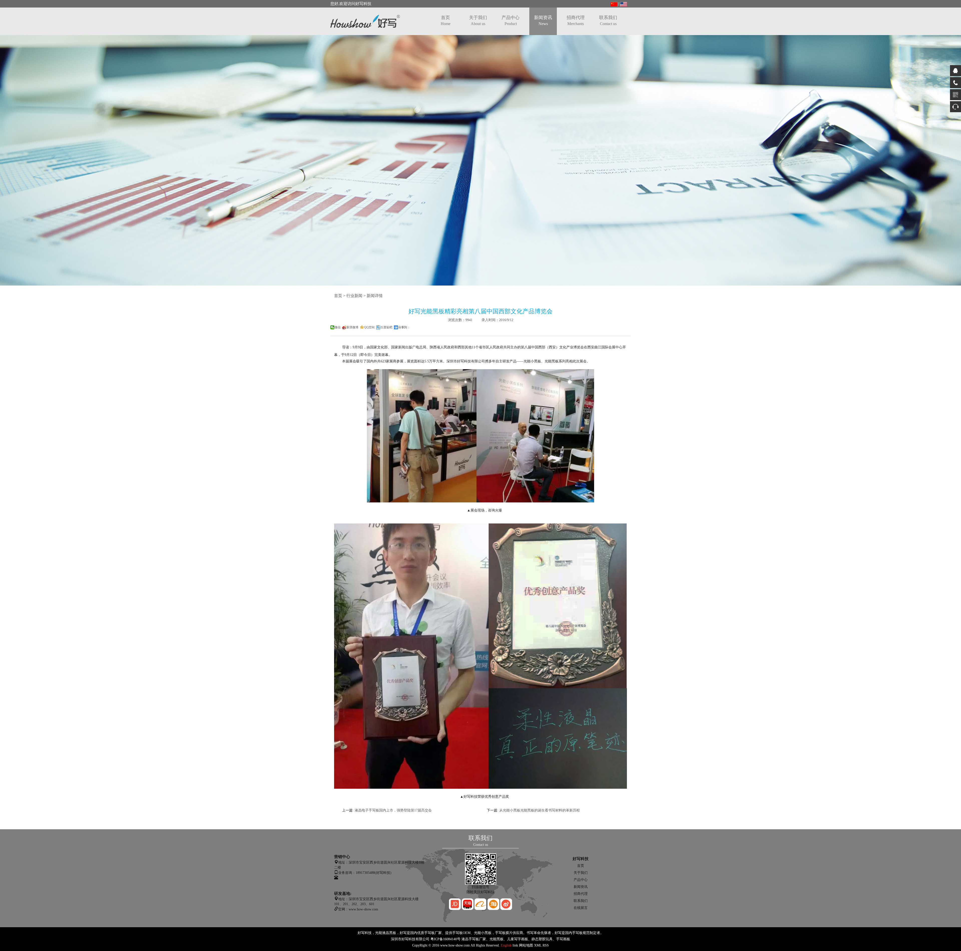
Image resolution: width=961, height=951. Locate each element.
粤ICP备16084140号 (445, 939)
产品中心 (511, 20)
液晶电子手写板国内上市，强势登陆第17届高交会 (393, 810)
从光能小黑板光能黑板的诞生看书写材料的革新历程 (539, 810)
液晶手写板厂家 (473, 939)
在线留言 (581, 908)
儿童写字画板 (517, 939)
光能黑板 (497, 939)
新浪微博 (352, 327)
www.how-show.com (455, 945)
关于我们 (478, 20)
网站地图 (526, 945)
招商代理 (576, 20)
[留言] (955, 106)
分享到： (404, 327)
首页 (445, 20)
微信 (338, 327)
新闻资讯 (543, 20)
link (515, 945)
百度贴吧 (386, 327)
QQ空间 (369, 327)
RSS (546, 945)
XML (538, 945)
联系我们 (608, 20)
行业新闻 (354, 296)
